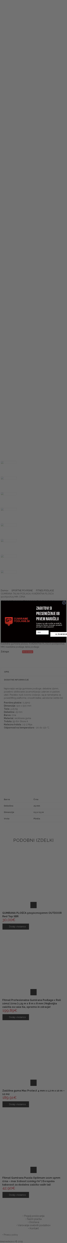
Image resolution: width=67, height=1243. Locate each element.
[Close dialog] (64, 602)
